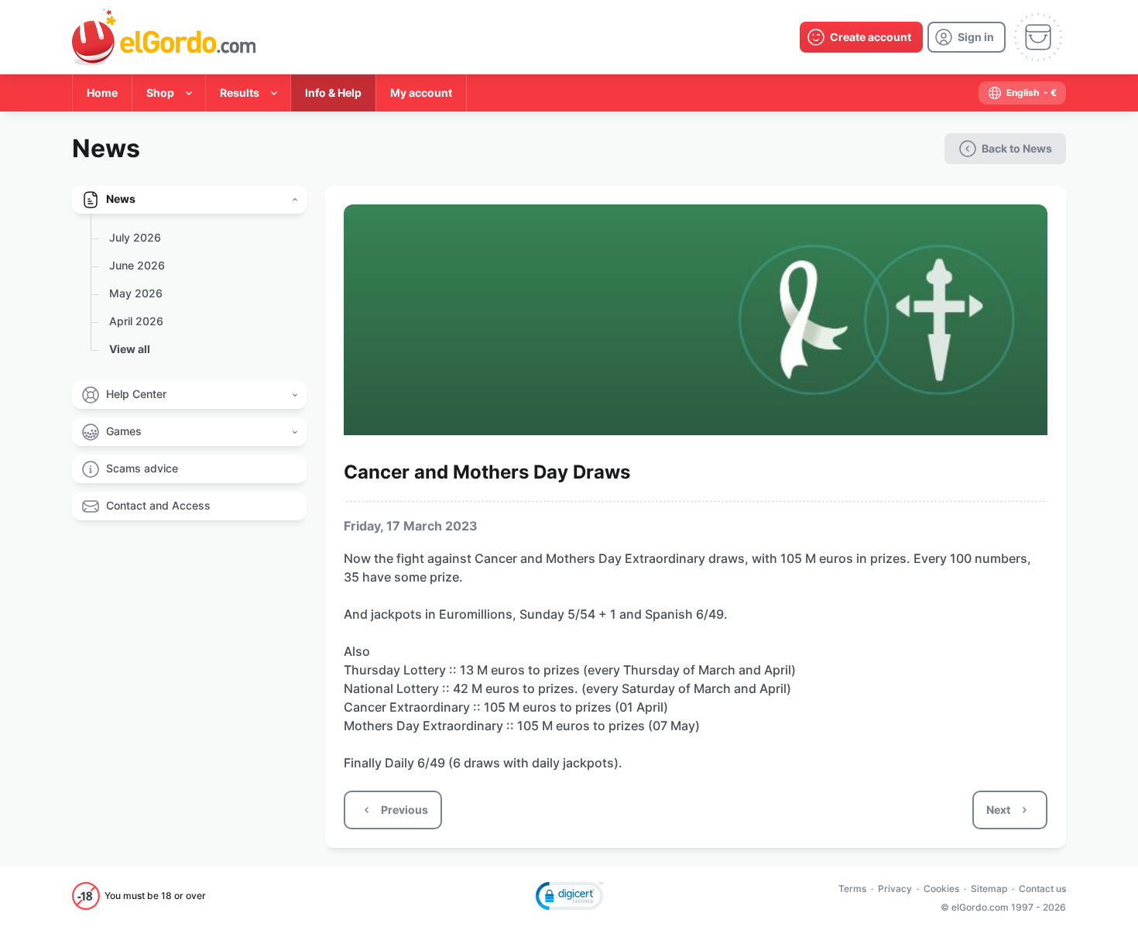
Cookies (941, 888)
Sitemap (989, 888)
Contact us (1042, 888)
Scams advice (142, 468)
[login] (966, 37)
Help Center (136, 393)
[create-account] (861, 37)
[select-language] (1022, 93)
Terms (852, 888)
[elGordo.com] (163, 37)
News (120, 198)
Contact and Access (158, 505)
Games (124, 431)
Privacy (895, 888)
